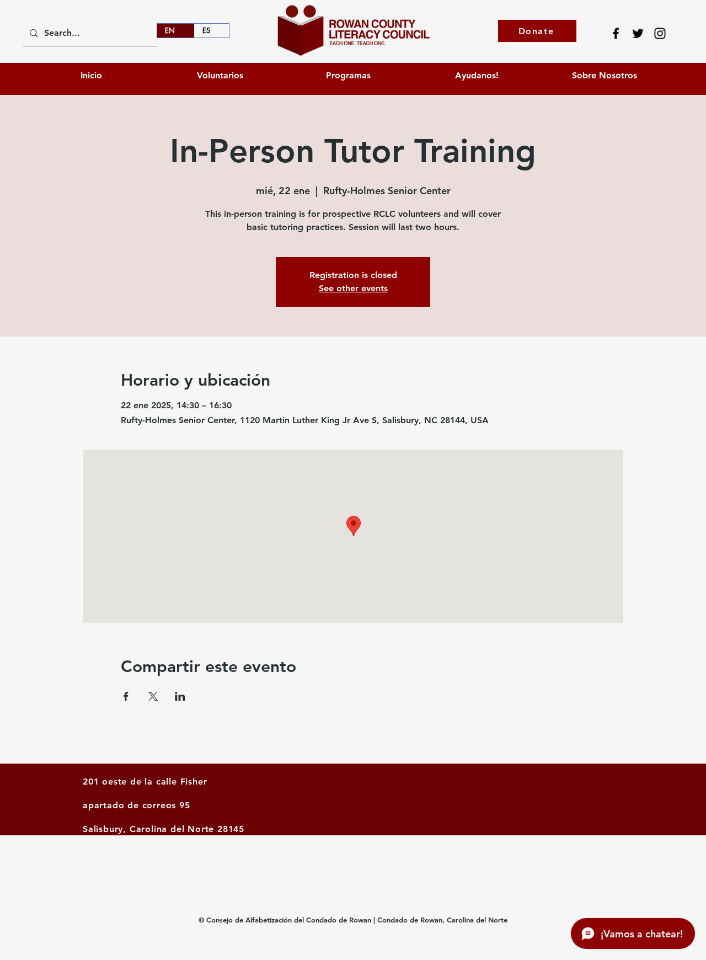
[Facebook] (615, 33)
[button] (477, 75)
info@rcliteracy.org (126, 877)
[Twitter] (637, 33)
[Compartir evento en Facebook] (126, 696)
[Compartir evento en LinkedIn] (180, 696)
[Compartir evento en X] (153, 696)
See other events (353, 288)
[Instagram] (659, 33)
